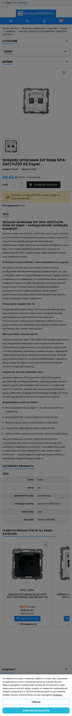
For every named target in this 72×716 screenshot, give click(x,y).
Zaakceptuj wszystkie (36, 710)
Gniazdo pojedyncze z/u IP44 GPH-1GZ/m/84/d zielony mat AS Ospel (27, 597)
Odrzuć (36, 702)
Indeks (6, 169)
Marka (26, 169)
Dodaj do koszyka (43, 185)
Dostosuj (57, 694)
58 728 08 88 (20, 2)
